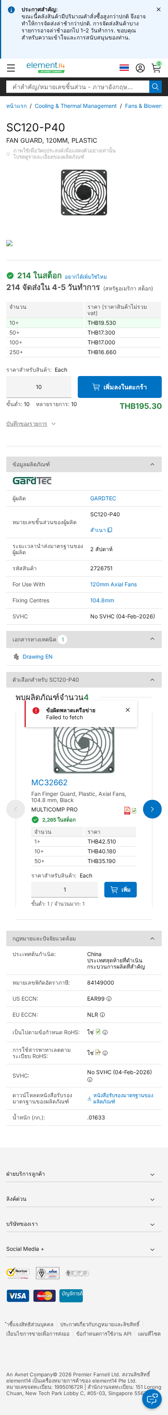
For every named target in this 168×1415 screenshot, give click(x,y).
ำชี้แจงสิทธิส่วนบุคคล (30, 1324)
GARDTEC (103, 498)
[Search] (155, 87)
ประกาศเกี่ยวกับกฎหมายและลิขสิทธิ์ (99, 1324)
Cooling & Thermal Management (76, 105)
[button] (11, 68)
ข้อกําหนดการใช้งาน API (103, 1334)
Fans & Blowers (144, 105)
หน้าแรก (16, 105)
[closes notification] (158, 9)
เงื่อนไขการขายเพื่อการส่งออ (38, 1334)
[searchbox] (77, 87)
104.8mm (102, 600)
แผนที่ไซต (149, 1334)
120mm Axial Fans (113, 584)
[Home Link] (60, 68)
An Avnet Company (29, 1374)
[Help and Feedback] (152, 1399)
